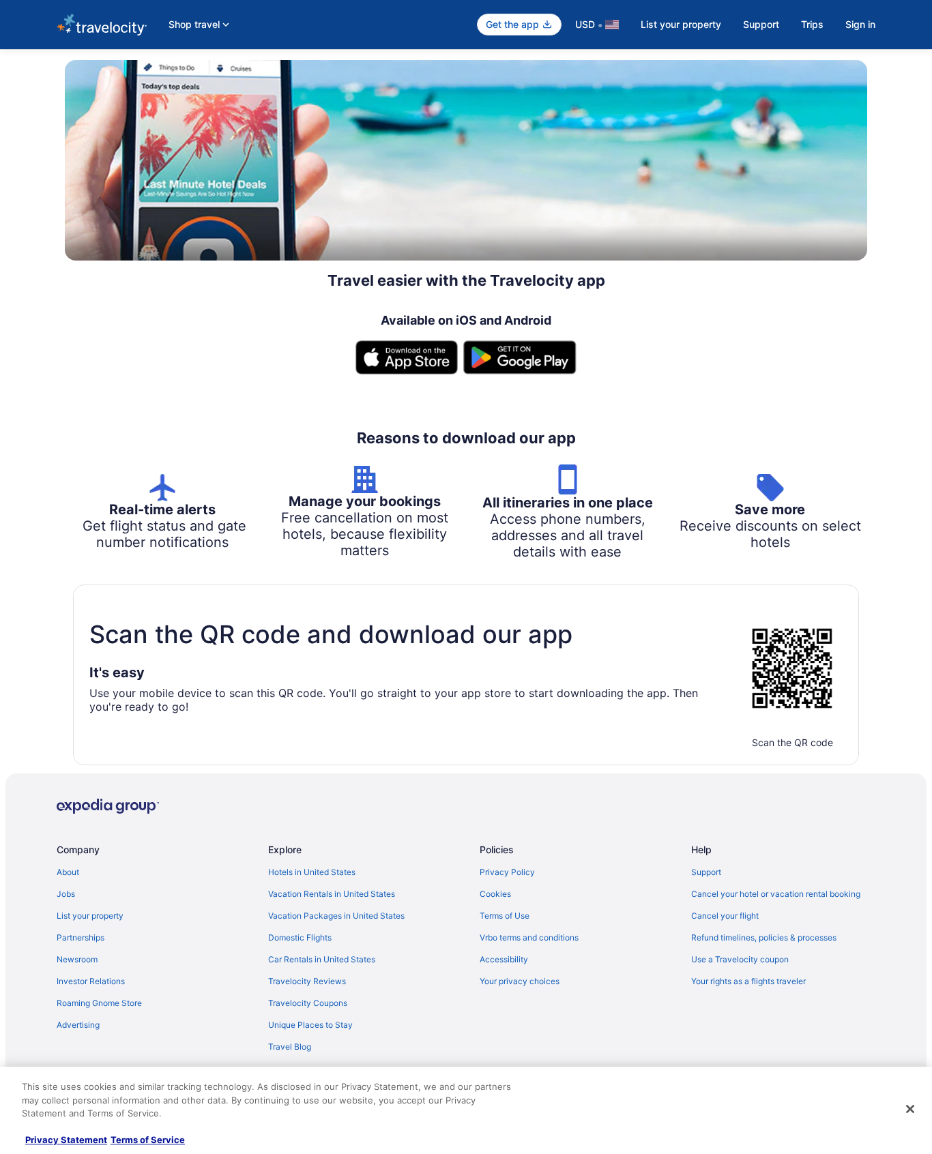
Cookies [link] (495, 894)
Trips (812, 24)
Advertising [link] (78, 1025)
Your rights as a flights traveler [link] (748, 981)
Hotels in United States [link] (311, 872)
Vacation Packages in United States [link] (336, 916)
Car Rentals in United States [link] (321, 959)
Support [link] (706, 872)
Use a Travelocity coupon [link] (740, 959)
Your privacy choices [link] (519, 981)
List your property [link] (90, 916)
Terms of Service (148, 1139)
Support (761, 24)
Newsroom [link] (77, 959)
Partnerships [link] (80, 937)
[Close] (910, 1109)
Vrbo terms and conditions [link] (529, 937)
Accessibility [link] (504, 959)
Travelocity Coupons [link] (307, 1003)
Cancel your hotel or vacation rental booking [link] (775, 894)
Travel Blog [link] (289, 1046)
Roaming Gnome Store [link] (99, 1003)
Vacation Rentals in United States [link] (331, 894)
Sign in (860, 24)
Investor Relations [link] (91, 981)
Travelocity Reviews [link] (307, 981)
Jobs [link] (66, 894)
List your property (681, 24)
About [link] (68, 872)
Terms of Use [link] (504, 916)
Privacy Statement (66, 1139)
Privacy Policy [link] (507, 872)
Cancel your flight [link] (725, 916)
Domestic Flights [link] (300, 937)
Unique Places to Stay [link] (310, 1025)
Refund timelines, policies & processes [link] (763, 937)
